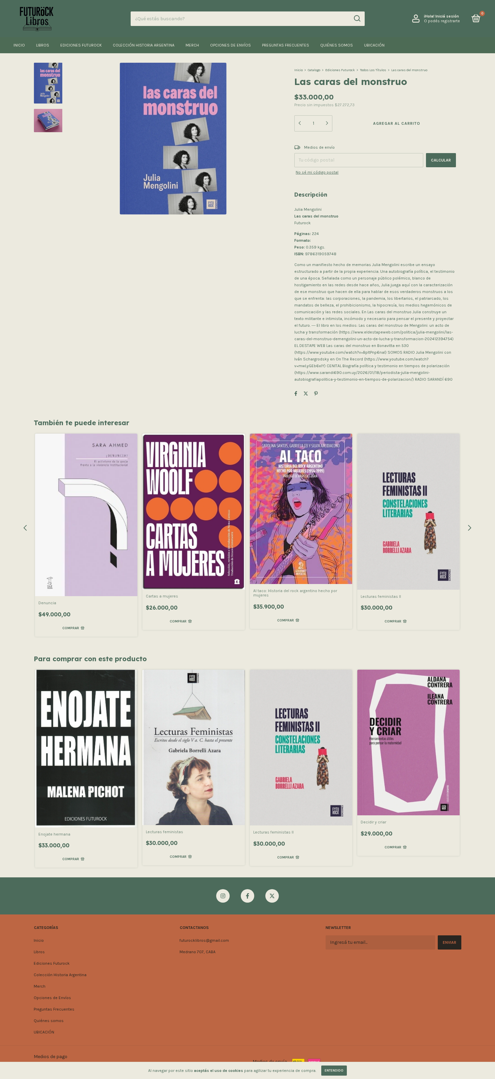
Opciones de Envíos (230, 45)
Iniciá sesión (447, 16)
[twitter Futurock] (272, 896)
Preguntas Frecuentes (285, 45)
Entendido (334, 1071)
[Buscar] (356, 18)
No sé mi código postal (317, 172)
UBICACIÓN (374, 45)
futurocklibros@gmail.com (204, 940)
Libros (42, 45)
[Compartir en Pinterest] (316, 394)
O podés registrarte (442, 21)
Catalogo (314, 70)
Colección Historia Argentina (143, 45)
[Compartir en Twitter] (305, 394)
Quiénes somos (336, 45)
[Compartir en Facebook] (295, 394)
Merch (192, 45)
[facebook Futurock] (247, 896)
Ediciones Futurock (81, 45)
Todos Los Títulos (373, 70)
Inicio (19, 45)
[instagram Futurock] (223, 896)
